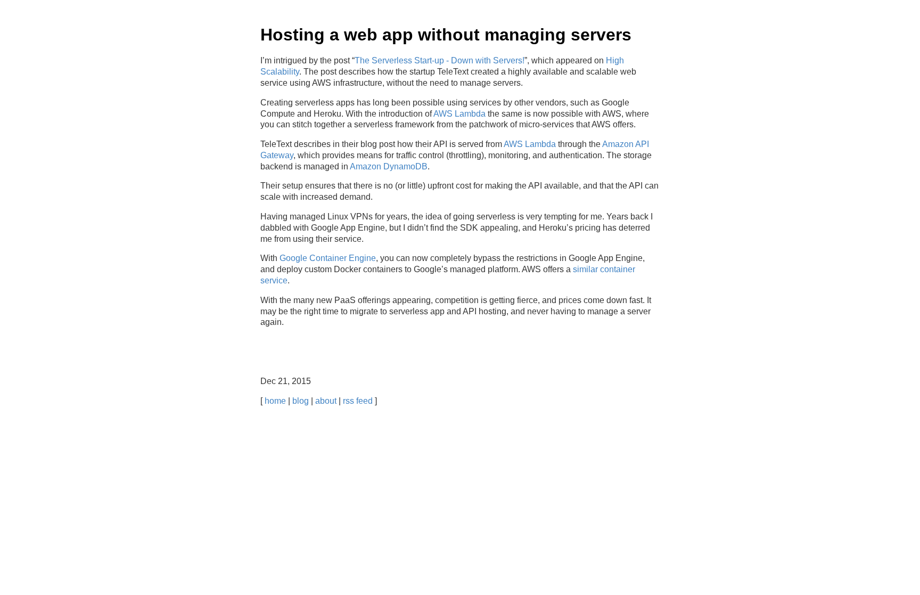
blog (300, 400)
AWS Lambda (459, 113)
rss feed (358, 400)
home (275, 400)
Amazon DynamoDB (389, 166)
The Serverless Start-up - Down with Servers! (439, 60)
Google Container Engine (328, 258)
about (325, 400)
